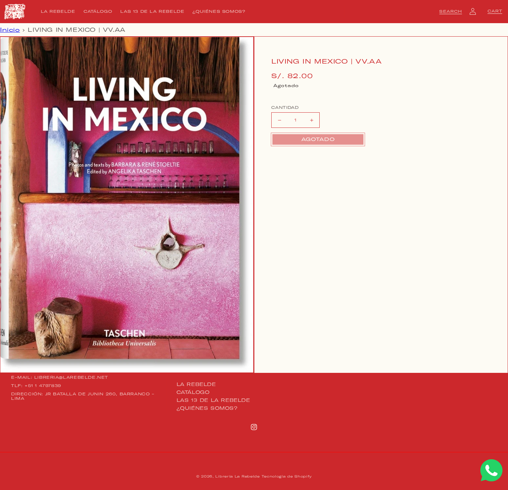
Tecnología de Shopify (287, 476)
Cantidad (285, 107)
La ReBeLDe (196, 384)
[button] (450, 11)
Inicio (10, 29)
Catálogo (193, 392)
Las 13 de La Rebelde (213, 400)
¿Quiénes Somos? (207, 408)
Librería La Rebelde (237, 476)
